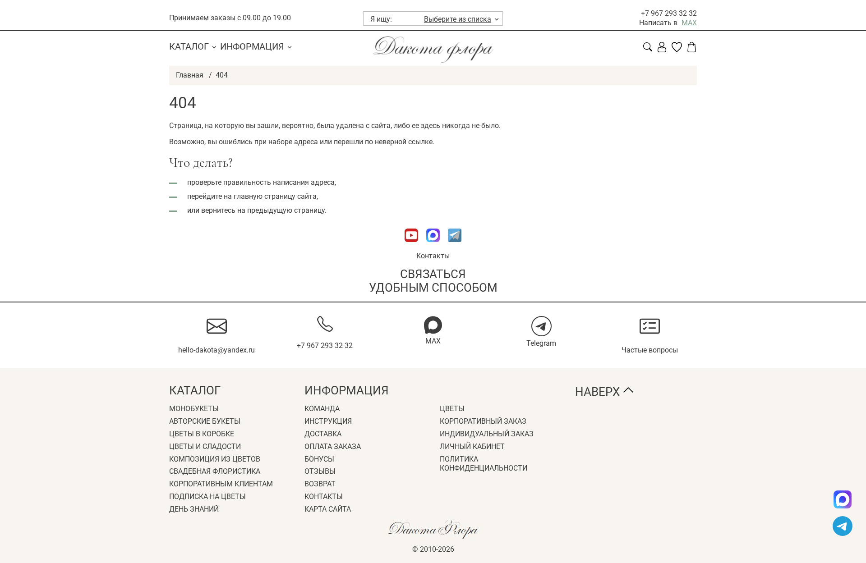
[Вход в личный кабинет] (662, 50)
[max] (842, 499)
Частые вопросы (650, 350)
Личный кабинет (472, 446)
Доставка (322, 434)
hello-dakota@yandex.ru (216, 350)
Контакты (433, 256)
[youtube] (412, 246)
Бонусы (319, 459)
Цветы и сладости (205, 446)
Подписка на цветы (207, 496)
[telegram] (842, 526)
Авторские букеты (204, 421)
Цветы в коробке (201, 434)
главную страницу (264, 196)
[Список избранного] (677, 50)
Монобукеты (194, 408)
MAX (689, 22)
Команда (322, 408)
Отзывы (320, 471)
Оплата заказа (332, 446)
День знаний (194, 509)
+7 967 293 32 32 (669, 13)
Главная (189, 75)
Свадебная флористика (214, 471)
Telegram (541, 343)
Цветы (452, 408)
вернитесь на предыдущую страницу (263, 210)
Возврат (320, 484)
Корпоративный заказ (483, 421)
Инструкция (328, 421)
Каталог (189, 46)
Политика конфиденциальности (483, 464)
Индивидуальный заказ (487, 434)
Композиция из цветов (214, 459)
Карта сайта (327, 509)
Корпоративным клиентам (221, 484)
